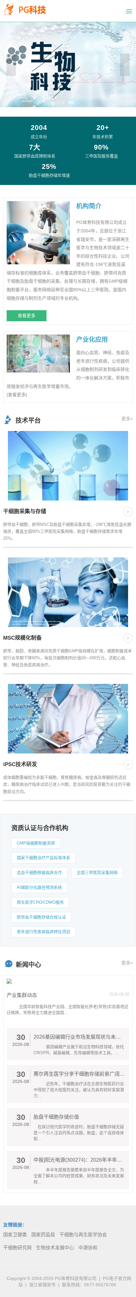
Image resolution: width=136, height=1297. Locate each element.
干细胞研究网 (17, 1247)
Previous (11, 65)
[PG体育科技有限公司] (30, 11)
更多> (127, 418)
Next (125, 65)
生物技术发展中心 (55, 1247)
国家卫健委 (15, 1234)
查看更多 (26, 315)
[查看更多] (17, 394)
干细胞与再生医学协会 (83, 1234)
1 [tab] (63, 102)
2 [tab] (71, 102)
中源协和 (87, 1247)
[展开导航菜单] (129, 11)
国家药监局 (43, 1234)
